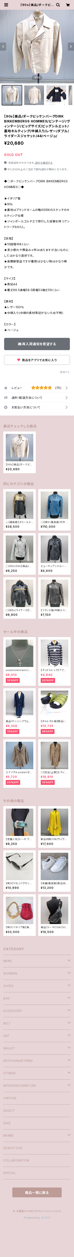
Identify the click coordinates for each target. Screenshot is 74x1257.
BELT (7, 1023)
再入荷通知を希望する (39, 344)
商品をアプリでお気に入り (39, 360)
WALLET (9, 1048)
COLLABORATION (16, 1160)
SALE (7, 1123)
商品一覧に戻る (37, 1193)
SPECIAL (9, 1173)
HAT (6, 1035)
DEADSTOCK (12, 1148)
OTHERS (9, 1073)
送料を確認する (44, 162)
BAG (6, 998)
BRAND (8, 1135)
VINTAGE (10, 1098)
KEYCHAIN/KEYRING (18, 1060)
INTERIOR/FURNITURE (19, 1085)
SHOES (8, 986)
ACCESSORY (12, 1011)
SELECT (9, 1110)
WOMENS (10, 973)
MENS (7, 961)
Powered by (32, 1217)
